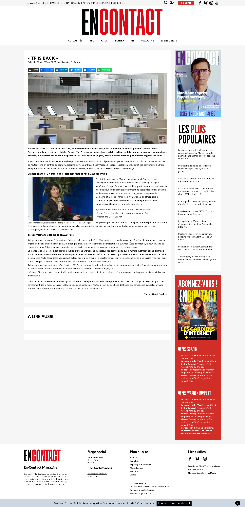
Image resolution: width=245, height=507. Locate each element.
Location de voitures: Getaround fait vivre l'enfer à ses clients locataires (195, 248)
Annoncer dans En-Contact (142, 490)
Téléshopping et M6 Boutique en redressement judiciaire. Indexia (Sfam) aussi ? (197, 259)
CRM (104, 40)
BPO (91, 40)
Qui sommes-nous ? (138, 483)
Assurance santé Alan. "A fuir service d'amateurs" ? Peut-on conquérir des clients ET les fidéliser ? (196, 191)
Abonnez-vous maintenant (174, 503)
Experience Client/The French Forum (204, 466)
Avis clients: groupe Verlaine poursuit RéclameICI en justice (196, 180)
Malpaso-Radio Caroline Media (202, 473)
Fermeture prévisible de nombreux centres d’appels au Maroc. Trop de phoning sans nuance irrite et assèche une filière (196, 154)
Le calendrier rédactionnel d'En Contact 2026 (150, 486)
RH (132, 40)
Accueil (133, 457)
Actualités (134, 461)
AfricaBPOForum (195, 469)
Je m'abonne (186, 3)
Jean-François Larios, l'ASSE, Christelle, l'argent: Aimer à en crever (196, 212)
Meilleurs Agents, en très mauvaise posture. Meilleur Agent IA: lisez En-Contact (195, 236)
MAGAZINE (147, 40)
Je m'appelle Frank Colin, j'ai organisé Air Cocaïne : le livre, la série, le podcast (197, 202)
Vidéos (133, 474)
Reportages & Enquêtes (140, 464)
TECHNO (118, 40)
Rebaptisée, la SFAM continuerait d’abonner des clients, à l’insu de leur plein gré (196, 224)
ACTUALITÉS (75, 40)
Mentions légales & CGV (140, 493)
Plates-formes (136, 468)
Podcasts (134, 471)
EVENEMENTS (168, 40)
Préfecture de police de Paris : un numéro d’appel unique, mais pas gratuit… (194, 168)
